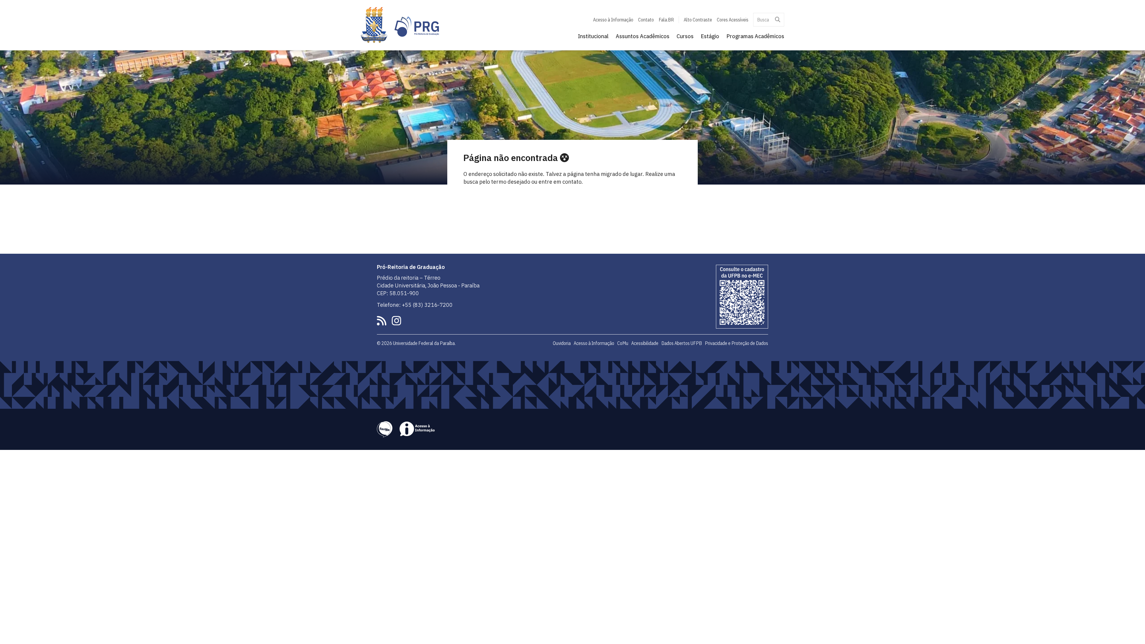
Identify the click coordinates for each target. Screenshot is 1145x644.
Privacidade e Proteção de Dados (736, 343)
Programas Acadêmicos (755, 36)
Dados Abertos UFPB (681, 343)
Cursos (685, 36)
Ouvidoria (562, 343)
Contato (646, 20)
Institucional (593, 36)
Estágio (710, 36)
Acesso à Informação (613, 20)
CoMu (622, 343)
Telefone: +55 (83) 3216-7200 (415, 304)
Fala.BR (666, 20)
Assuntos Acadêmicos (642, 36)
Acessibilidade (644, 343)
